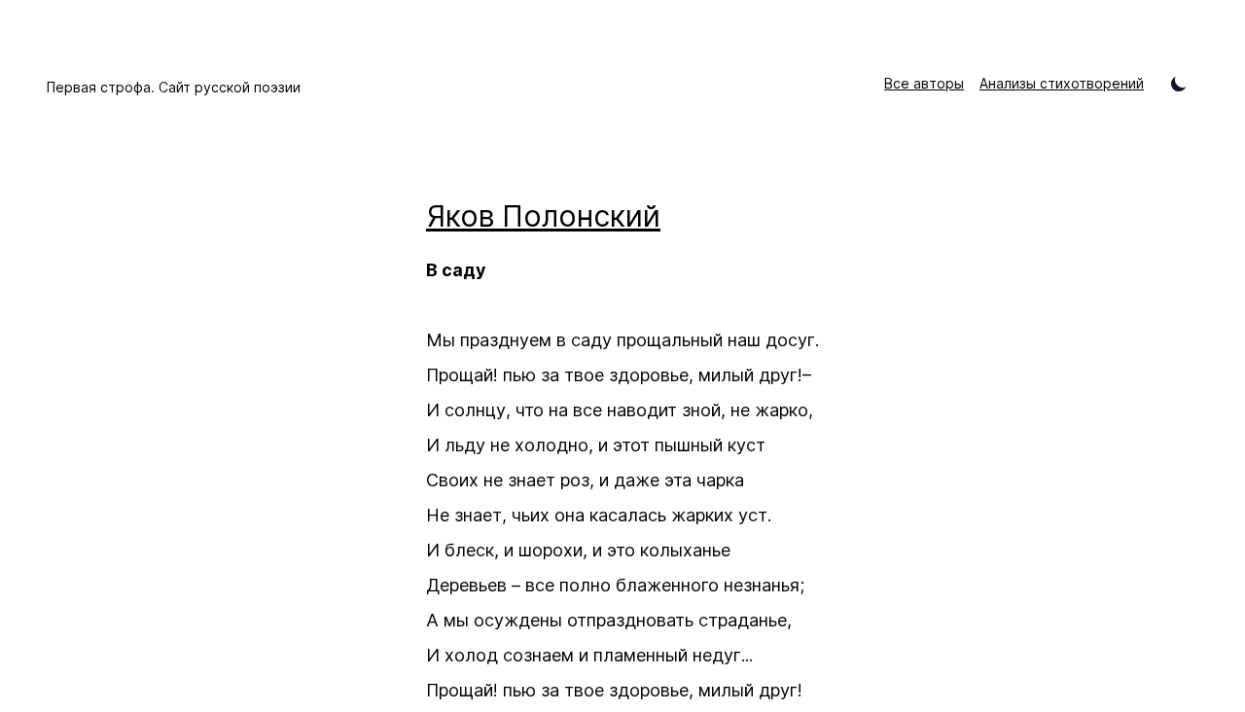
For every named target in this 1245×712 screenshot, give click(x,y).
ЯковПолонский (543, 215)
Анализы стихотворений (1061, 83)
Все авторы (924, 83)
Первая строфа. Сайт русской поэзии (174, 87)
